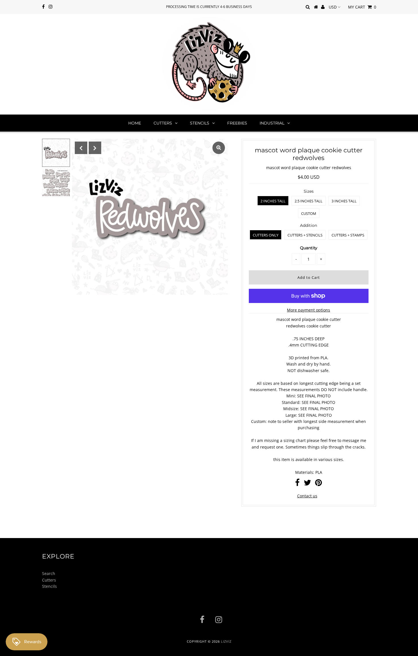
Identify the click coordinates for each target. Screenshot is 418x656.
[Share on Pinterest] (318, 484)
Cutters (163, 123)
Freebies (237, 123)
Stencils (199, 123)
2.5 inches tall (308, 201)
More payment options (308, 310)
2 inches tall (272, 201)
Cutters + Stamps (348, 235)
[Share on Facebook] (297, 484)
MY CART (362, 7)
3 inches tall (344, 201)
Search (48, 573)
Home (134, 123)
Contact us (307, 496)
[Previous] (81, 148)
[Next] (95, 148)
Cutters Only (265, 235)
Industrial (272, 123)
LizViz (226, 641)
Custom (308, 213)
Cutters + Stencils (304, 235)
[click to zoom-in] (218, 148)
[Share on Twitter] (307, 484)
